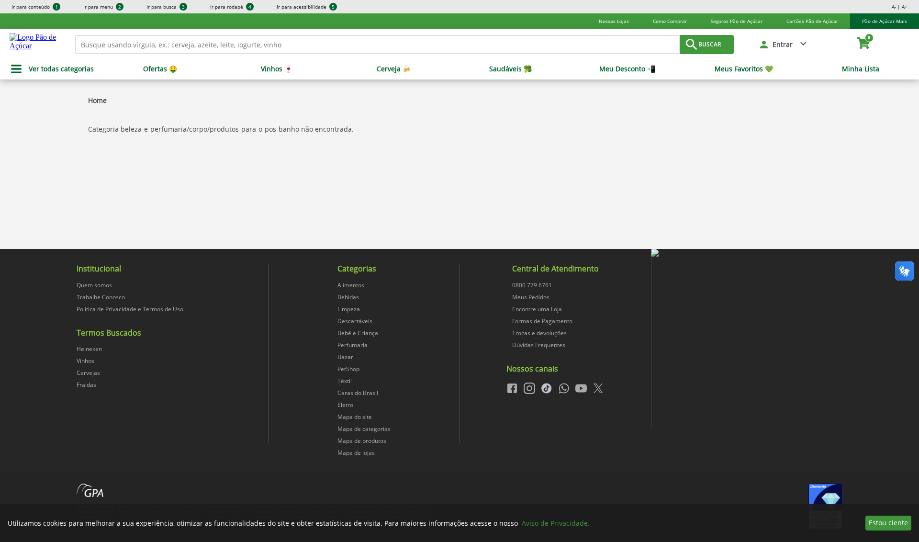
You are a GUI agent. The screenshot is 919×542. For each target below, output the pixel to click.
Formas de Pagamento (542, 321)
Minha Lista (860, 69)
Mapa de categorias (364, 429)
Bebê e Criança (357, 333)
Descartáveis (354, 321)
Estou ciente (888, 522)
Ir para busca (165, 6)
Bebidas (348, 297)
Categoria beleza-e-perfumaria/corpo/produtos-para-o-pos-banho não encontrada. (221, 129)
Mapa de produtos (361, 441)
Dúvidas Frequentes (538, 345)
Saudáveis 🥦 (510, 69)
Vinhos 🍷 (276, 69)
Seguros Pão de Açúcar (736, 21)
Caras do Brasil (357, 393)
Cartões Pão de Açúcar (812, 21)
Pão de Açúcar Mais (884, 21)
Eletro (345, 405)
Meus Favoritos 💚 (744, 69)
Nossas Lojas (614, 21)
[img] (746, 253)
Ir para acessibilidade (306, 6)
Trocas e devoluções (539, 333)
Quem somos (94, 285)
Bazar (345, 357)
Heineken (89, 349)
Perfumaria (352, 345)
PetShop (348, 369)
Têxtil (344, 381)
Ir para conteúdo (34, 6)
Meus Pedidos (530, 297)
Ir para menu (102, 6)
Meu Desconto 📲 (627, 69)
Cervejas (88, 373)
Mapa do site (354, 417)
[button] (783, 44)
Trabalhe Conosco (101, 297)
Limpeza (348, 309)
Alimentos (350, 285)
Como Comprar (670, 21)
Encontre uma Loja (537, 309)
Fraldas (86, 385)
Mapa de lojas (356, 453)
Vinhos (85, 361)
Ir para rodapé (230, 6)
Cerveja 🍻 (394, 69)
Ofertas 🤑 (160, 69)
